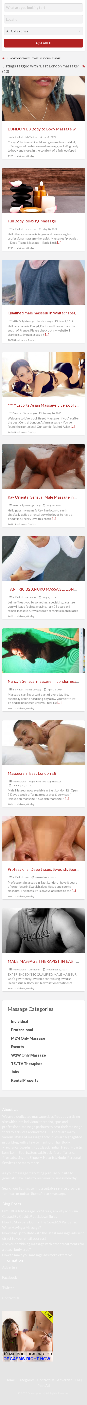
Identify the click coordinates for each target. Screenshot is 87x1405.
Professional (19, 781)
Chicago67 (34, 969)
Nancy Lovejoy (33, 689)
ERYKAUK (30, 597)
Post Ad (43, 1385)
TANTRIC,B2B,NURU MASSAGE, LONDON (45, 589)
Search (45, 43)
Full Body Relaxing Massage (32, 221)
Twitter (8, 1288)
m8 (27, 877)
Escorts (17, 413)
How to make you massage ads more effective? (37, 1255)
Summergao (30, 413)
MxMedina (31, 136)
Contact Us (10, 1298)
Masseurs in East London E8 (32, 773)
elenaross (30, 229)
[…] (59, 242)
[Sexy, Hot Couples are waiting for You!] (27, 1336)
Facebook (9, 1277)
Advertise (9, 1267)
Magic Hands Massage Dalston (45, 781)
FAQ (78, 1380)
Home (10, 1380)
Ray (38, 505)
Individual (18, 136)
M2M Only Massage (23, 321)
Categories (26, 1380)
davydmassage (45, 321)
